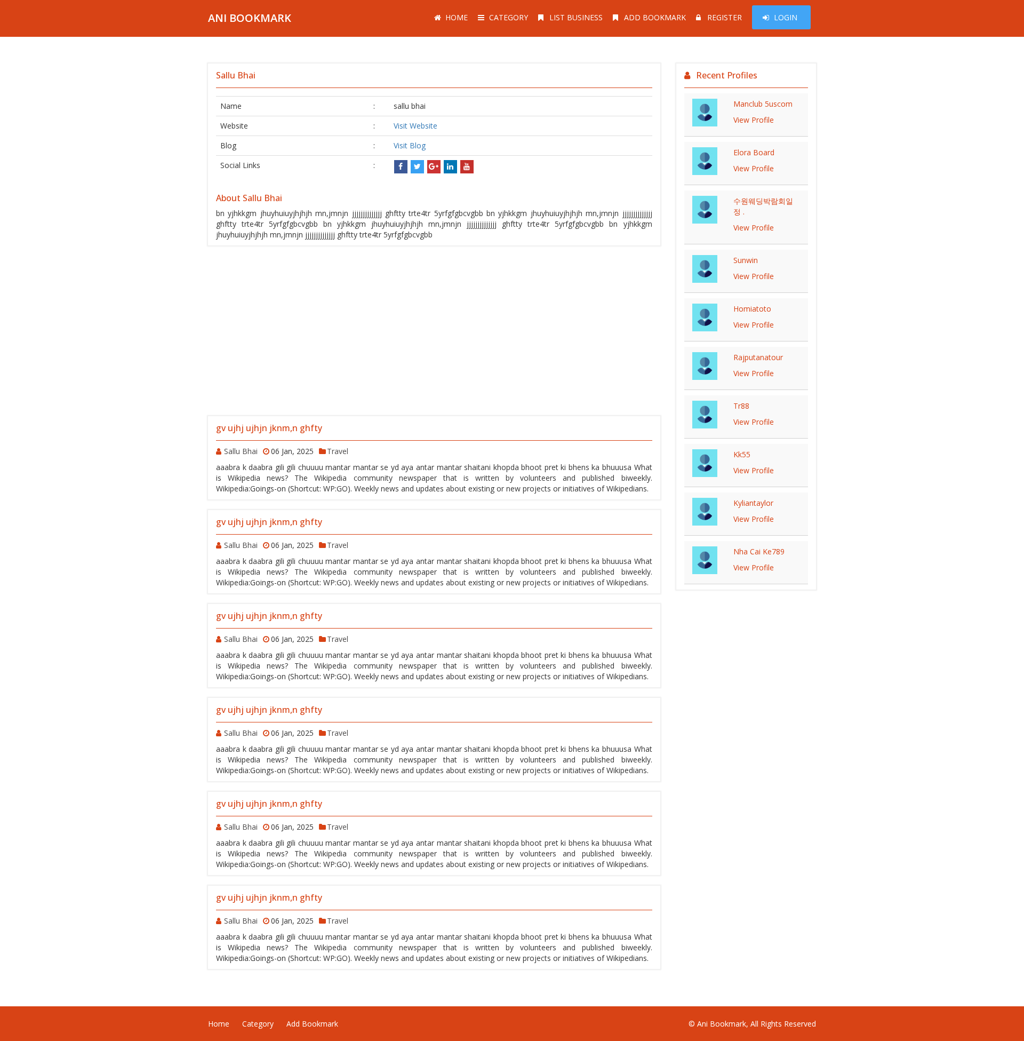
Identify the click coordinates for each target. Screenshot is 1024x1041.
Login (785, 17)
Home (456, 17)
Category (508, 17)
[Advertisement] (434, 331)
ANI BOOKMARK (249, 18)
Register (724, 17)
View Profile (753, 120)
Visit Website (415, 126)
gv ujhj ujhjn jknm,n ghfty (269, 428)
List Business (576, 17)
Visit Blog (410, 145)
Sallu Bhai (241, 451)
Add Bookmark (655, 17)
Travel (337, 451)
